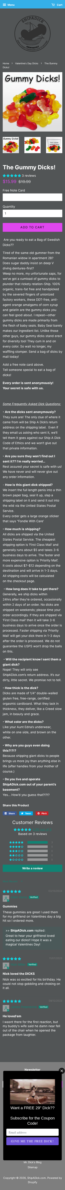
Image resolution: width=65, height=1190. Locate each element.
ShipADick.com (36, 1177)
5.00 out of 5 (42, 829)
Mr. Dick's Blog (33, 1162)
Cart (59, 4)
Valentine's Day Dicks (26, 63)
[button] (12, 175)
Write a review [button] (32, 868)
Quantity (9, 206)
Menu (11, 4)
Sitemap (33, 1167)
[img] (12, 891)
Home (6, 63)
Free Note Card (14, 190)
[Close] (62, 1071)
